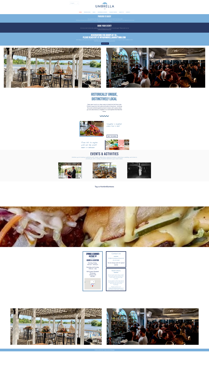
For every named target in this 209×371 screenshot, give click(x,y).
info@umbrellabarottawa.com (104, 29)
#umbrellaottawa (107, 186)
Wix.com (112, 349)
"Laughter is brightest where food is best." (114, 125)
